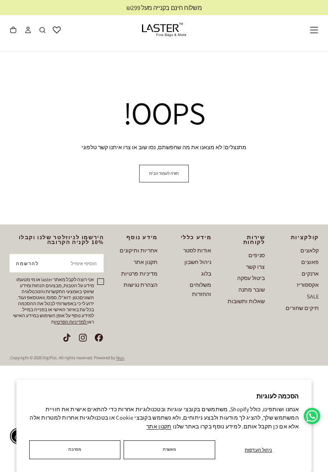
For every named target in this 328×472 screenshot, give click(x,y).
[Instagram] (83, 337)
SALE (313, 296)
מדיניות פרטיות (139, 273)
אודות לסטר (197, 250)
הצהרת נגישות (141, 284)
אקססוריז (308, 284)
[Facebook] (99, 337)
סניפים (256, 255)
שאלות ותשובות (246, 301)
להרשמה (27, 263)
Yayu (120, 357)
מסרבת (75, 449)
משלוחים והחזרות (200, 289)
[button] (314, 30)
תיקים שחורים (302, 308)
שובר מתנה (251, 289)
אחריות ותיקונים (139, 250)
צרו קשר (255, 266)
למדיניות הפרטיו (70, 322)
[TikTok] (67, 337)
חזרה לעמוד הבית (164, 173)
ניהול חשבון (197, 262)
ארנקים (310, 273)
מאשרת (169, 449)
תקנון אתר (159, 426)
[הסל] (13, 31)
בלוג (206, 273)
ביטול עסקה (251, 278)
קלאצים (309, 250)
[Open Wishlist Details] (57, 30)
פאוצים (310, 262)
